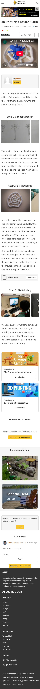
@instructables (11, 660)
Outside (5, 622)
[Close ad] (37, 9)
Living (4, 619)
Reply (20, 559)
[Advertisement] (20, 12)
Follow (17, 82)
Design (5, 609)
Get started (6, 639)
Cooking (5, 615)
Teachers (5, 625)
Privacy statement (11, 677)
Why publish (7, 636)
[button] (2, 3)
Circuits (5, 602)
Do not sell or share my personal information (21, 681)
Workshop (15, 26)
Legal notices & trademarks (14, 684)
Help (4, 643)
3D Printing (26, 26)
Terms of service (28, 674)
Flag (7, 554)
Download (32, 277)
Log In (20, 527)
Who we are (6, 649)
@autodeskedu (11, 665)
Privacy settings (26, 677)
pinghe (6, 26)
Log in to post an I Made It (20, 437)
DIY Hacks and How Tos (17, 543)
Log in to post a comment (20, 566)
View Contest (20, 377)
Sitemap (5, 646)
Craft (4, 612)
